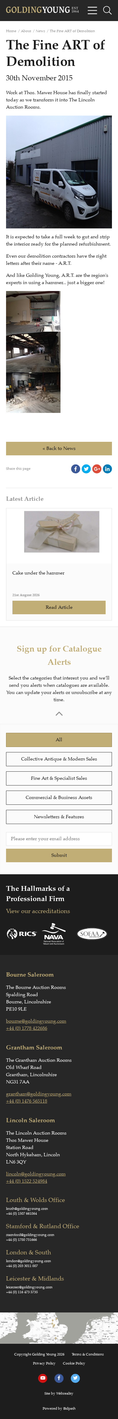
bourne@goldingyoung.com (36, 1021)
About (26, 31)
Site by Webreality (59, 1393)
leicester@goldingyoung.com (29, 1287)
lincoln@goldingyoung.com (36, 1174)
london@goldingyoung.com (28, 1261)
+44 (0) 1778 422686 (26, 1028)
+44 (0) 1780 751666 (21, 1239)
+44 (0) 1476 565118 (26, 1101)
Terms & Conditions (88, 1354)
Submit (59, 855)
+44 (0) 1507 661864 (21, 1213)
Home (11, 31)
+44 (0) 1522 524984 (26, 1181)
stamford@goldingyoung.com (30, 1234)
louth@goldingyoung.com (27, 1208)
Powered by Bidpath (59, 1408)
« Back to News (59, 448)
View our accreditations (38, 911)
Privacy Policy (44, 1363)
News (40, 31)
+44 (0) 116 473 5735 (22, 1292)
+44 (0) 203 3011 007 (22, 1265)
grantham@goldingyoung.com (38, 1094)
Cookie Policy (74, 1363)
